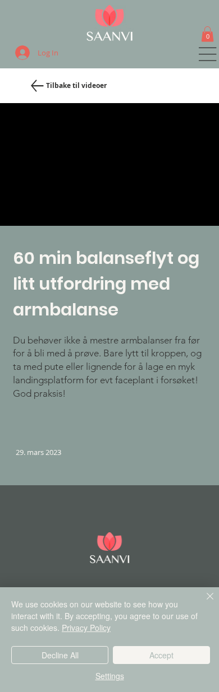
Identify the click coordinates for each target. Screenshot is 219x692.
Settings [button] (109, 675)
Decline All (60, 655)
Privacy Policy (86, 627)
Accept (161, 655)
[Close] (203, 602)
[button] (207, 33)
